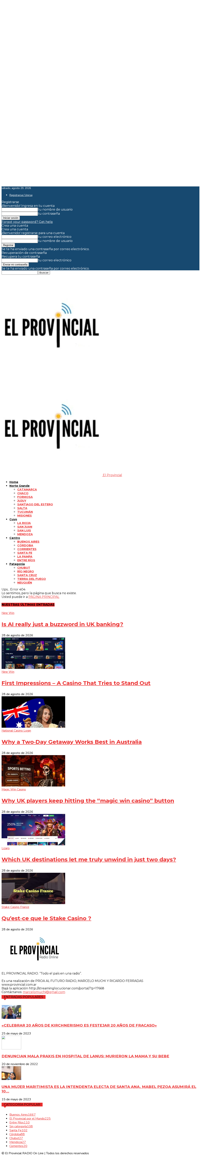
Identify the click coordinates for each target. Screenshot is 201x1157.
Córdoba (25, 545)
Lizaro (6, 848)
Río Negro (25, 571)
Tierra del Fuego (31, 579)
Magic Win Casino (14, 789)
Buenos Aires (28, 541)
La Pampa (24, 556)
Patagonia (17, 564)
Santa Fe (24, 553)
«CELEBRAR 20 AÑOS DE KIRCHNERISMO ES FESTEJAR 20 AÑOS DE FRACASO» (79, 1025)
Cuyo (13, 519)
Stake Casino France (15, 907)
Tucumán (25, 512)
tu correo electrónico (54, 237)
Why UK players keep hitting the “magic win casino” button (88, 800)
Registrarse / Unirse (20, 195)
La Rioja (24, 523)
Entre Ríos (26, 560)
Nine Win (8, 613)
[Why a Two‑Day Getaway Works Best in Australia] (33, 726)
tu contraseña (49, 213)
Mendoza (25, 534)
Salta (22, 508)
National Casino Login (16, 730)
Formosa (25, 497)
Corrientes (27, 549)
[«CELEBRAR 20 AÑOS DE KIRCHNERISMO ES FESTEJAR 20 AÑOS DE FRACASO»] (11, 1018)
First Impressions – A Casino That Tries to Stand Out (76, 683)
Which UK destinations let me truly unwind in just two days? (89, 859)
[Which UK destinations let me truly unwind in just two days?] (33, 844)
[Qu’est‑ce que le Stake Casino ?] (33, 903)
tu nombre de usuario (55, 209)
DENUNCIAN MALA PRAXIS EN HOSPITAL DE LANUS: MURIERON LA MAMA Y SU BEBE (85, 1056)
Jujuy (21, 500)
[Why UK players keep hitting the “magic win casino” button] (33, 785)
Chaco (22, 493)
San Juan (24, 527)
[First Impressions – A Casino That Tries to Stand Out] (33, 668)
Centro (14, 538)
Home (13, 482)
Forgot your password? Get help (27, 222)
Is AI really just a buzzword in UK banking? (62, 624)
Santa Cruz (27, 575)
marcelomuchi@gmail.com (44, 992)
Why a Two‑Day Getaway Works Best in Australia (72, 741)
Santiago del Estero (35, 504)
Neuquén (24, 582)
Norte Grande (19, 486)
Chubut (23, 567)
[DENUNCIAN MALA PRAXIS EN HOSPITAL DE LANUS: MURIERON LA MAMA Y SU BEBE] (11, 1048)
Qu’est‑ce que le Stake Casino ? (46, 918)
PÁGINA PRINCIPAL (43, 597)
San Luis (24, 530)
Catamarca (27, 489)
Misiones (24, 515)
